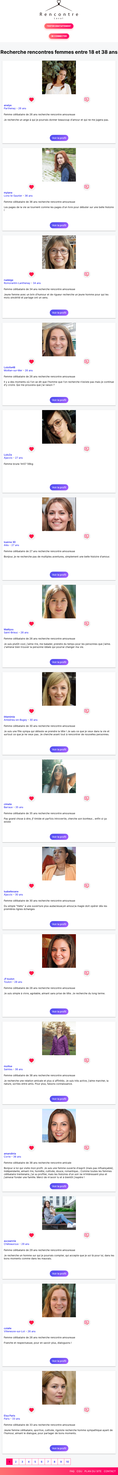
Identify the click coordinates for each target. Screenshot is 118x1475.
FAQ (72, 1471)
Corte (7, 1156)
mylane (8, 192)
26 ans (22, 108)
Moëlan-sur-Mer (13, 370)
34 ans (37, 283)
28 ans (18, 981)
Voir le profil (59, 137)
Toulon (8, 981)
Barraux (8, 807)
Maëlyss (9, 629)
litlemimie (9, 716)
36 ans (29, 195)
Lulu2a (8, 454)
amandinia (10, 1153)
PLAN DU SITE (93, 1471)
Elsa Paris (9, 1415)
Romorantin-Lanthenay (17, 283)
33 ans (16, 1418)
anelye (8, 105)
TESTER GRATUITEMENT (59, 26)
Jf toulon (9, 978)
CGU (79, 1471)
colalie (7, 1328)
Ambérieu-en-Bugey (15, 719)
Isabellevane (11, 891)
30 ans (33, 719)
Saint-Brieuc (11, 632)
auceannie (10, 1240)
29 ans (25, 1243)
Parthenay (10, 108)
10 (67, 1461)
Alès (6, 545)
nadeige (8, 279)
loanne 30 (10, 542)
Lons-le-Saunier (13, 195)
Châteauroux (11, 1243)
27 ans (19, 457)
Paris (7, 1418)
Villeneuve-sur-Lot (14, 1331)
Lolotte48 (9, 367)
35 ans (19, 807)
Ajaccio (8, 457)
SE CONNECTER (59, 36)
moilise (8, 1066)
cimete (8, 804)
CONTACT (110, 1471)
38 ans (19, 1069)
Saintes (8, 1069)
